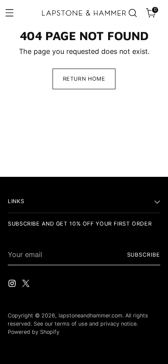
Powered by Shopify (33, 332)
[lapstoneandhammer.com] (84, 13)
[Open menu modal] (9, 12)
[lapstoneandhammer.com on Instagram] (13, 284)
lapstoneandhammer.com (90, 315)
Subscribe (143, 254)
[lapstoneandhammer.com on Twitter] (27, 284)
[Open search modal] (132, 13)
